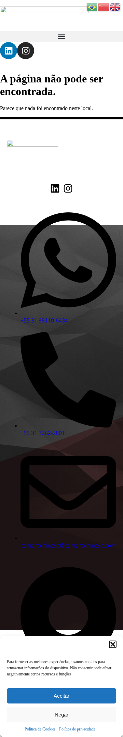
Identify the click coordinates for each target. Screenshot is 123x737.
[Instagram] (25, 50)
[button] (112, 644)
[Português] (92, 7)
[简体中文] (104, 7)
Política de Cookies (40, 729)
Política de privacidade (77, 729)
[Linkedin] (8, 50)
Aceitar (61, 696)
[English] (115, 7)
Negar (61, 715)
